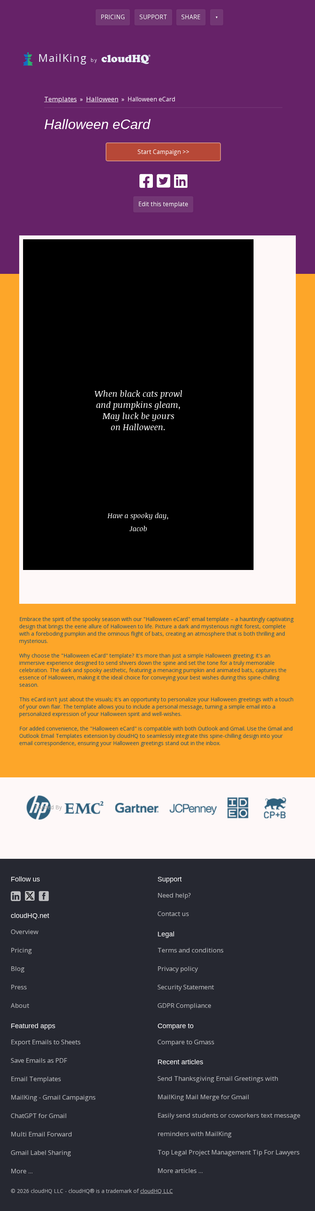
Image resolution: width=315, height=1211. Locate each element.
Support (153, 17)
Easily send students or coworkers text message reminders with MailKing (229, 1124)
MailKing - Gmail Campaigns (53, 1097)
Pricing (113, 17)
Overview (24, 931)
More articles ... (180, 1170)
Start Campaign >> (163, 152)
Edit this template (163, 204)
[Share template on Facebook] (146, 181)
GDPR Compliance (184, 1005)
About (20, 1005)
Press (19, 986)
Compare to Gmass (186, 1041)
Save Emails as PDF (39, 1060)
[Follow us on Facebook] (44, 895)
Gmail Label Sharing (41, 1152)
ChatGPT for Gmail (39, 1115)
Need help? (174, 895)
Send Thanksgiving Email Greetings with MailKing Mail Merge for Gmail (218, 1087)
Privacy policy (178, 968)
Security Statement (186, 986)
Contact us (173, 913)
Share (191, 17)
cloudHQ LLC (156, 1190)
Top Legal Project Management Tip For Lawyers (229, 1152)
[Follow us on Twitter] (30, 895)
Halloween (102, 98)
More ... (22, 1170)
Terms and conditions (191, 950)
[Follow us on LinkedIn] (16, 895)
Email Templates (36, 1078)
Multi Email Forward (41, 1134)
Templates (60, 98)
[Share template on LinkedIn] (180, 181)
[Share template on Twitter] (163, 181)
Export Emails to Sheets (46, 1041)
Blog (18, 968)
